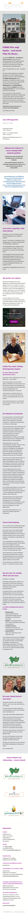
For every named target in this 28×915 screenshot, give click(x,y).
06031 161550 (8, 846)
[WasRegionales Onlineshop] (14, 773)
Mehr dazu (19, 318)
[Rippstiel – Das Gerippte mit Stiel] (14, 792)
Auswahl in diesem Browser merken (15, 324)
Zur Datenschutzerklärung (9, 905)
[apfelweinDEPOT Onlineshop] (14, 811)
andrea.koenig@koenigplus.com (10, 876)
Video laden (14, 321)
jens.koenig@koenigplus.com (13, 850)
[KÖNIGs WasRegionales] (14, 662)
